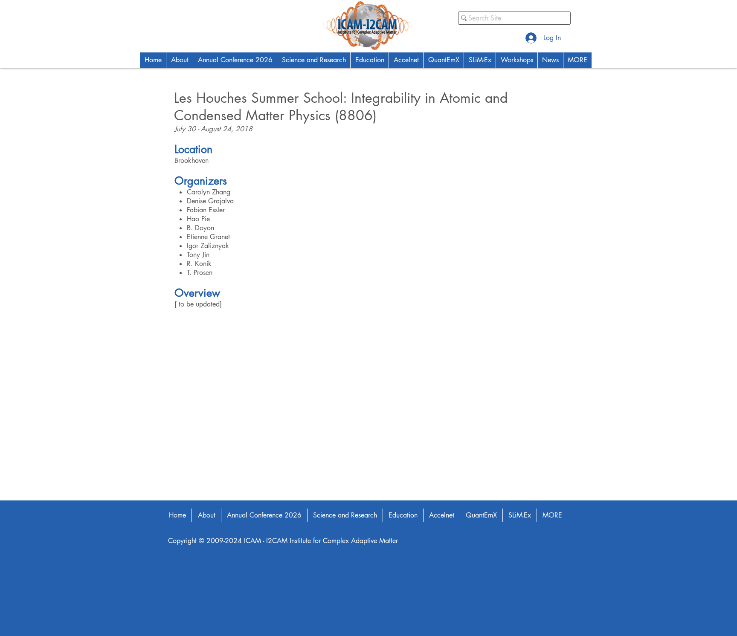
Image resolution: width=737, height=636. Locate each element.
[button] (179, 60)
